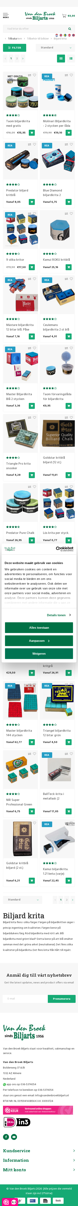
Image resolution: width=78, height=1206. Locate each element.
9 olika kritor (15, 260)
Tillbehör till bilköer (38, 39)
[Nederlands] (56, 35)
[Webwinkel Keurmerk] (38, 1110)
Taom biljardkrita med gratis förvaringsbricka (18, 126)
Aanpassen (37, 640)
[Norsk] (73, 35)
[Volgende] (23, 58)
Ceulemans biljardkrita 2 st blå (56, 327)
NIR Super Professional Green (19, 802)
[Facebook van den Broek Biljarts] (6, 1137)
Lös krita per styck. (56, 533)
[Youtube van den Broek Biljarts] (14, 1137)
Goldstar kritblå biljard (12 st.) (54, 460)
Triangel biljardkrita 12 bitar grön (57, 733)
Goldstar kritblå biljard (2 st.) (17, 865)
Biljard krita (60, 39)
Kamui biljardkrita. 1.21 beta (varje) (55, 871)
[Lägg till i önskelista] (33, 76)
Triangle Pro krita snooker (18, 466)
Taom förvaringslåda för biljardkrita (57, 396)
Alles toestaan (39, 627)
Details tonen (56, 615)
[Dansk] (69, 35)
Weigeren (39, 653)
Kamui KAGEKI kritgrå (52, 664)
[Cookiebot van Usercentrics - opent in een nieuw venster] (56, 549)
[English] (60, 35)
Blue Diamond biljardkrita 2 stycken (52, 195)
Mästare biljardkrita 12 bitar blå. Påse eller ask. (20, 330)
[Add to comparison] (28, 76)
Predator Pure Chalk (20, 533)
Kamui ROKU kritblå (56, 260)
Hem (19, 39)
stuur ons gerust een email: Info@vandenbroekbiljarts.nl (36, 1095)
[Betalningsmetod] (19, 1201)
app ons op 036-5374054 (21, 1084)
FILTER (16, 48)
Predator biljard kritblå (17, 193)
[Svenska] (65, 35)
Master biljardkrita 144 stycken (19, 733)
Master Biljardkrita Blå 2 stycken (19, 396)
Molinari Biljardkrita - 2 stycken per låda (57, 123)
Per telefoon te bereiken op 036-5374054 (28, 1090)
